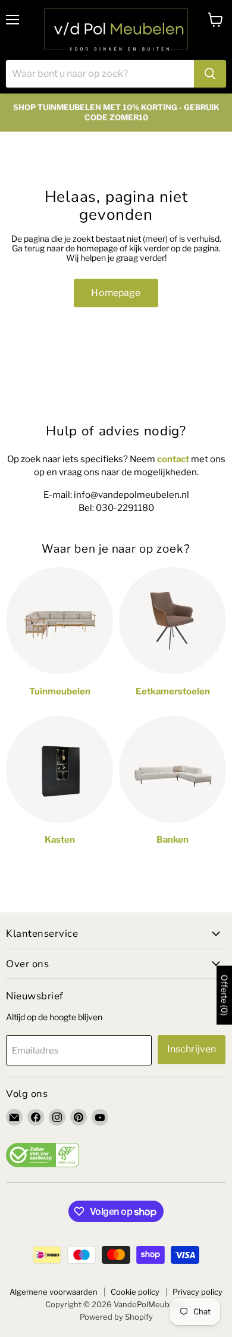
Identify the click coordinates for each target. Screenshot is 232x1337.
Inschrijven (192, 1049)
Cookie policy (135, 1292)
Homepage (115, 292)
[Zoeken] (210, 74)
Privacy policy (197, 1292)
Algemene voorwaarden (54, 1292)
